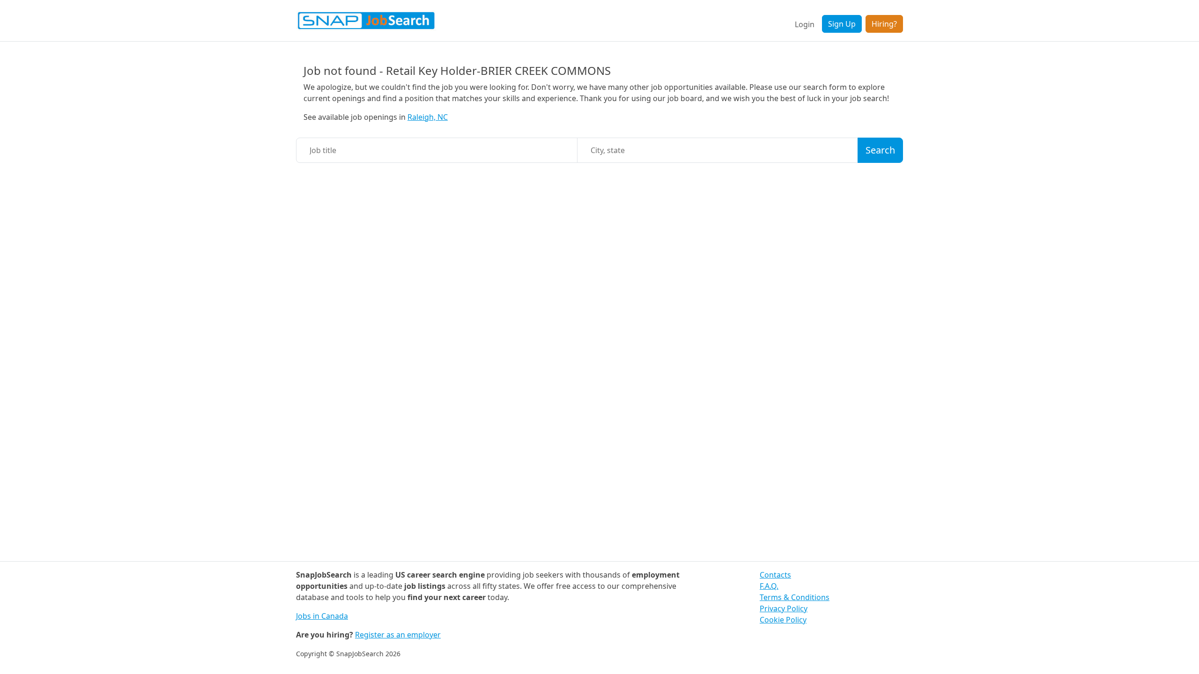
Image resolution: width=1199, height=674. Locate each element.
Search (880, 150)
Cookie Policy (783, 620)
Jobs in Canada (322, 616)
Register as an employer (398, 635)
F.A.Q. (769, 586)
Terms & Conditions (794, 597)
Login (804, 24)
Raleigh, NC (427, 117)
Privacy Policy (783, 608)
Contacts (775, 575)
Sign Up (842, 24)
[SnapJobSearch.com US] (366, 20)
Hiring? (884, 24)
